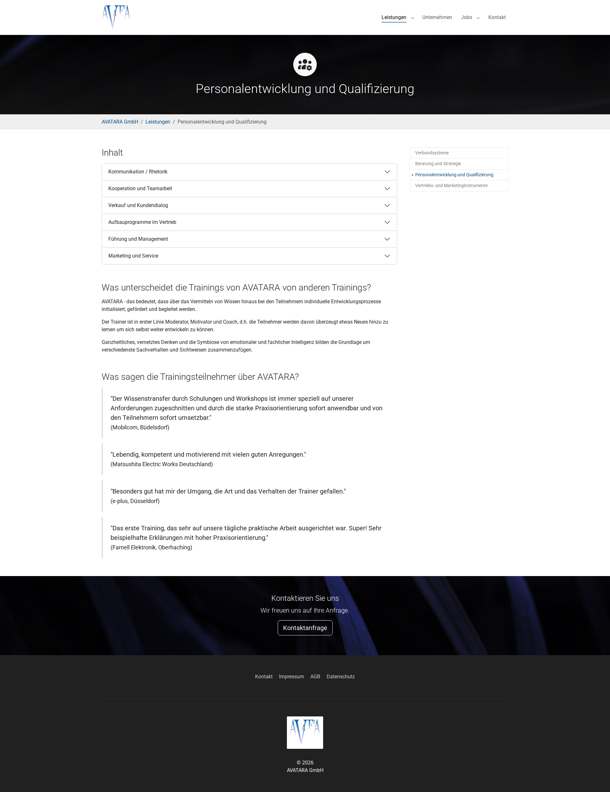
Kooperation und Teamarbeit (140, 188)
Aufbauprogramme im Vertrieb (142, 222)
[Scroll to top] (596, 778)
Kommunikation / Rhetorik (137, 172)
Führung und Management (138, 239)
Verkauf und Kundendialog (138, 205)
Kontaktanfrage (305, 628)
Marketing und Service (133, 256)
